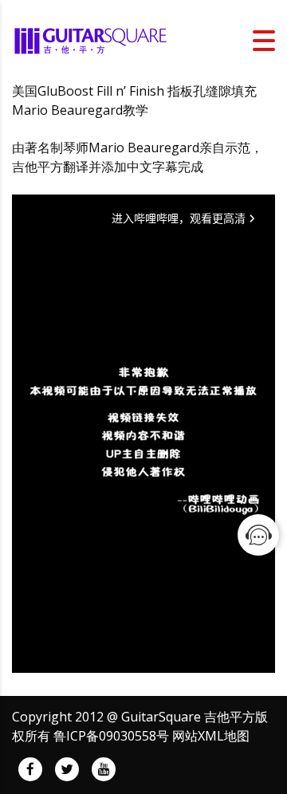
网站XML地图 (211, 736)
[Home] (91, 39)
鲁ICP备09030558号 (111, 736)
